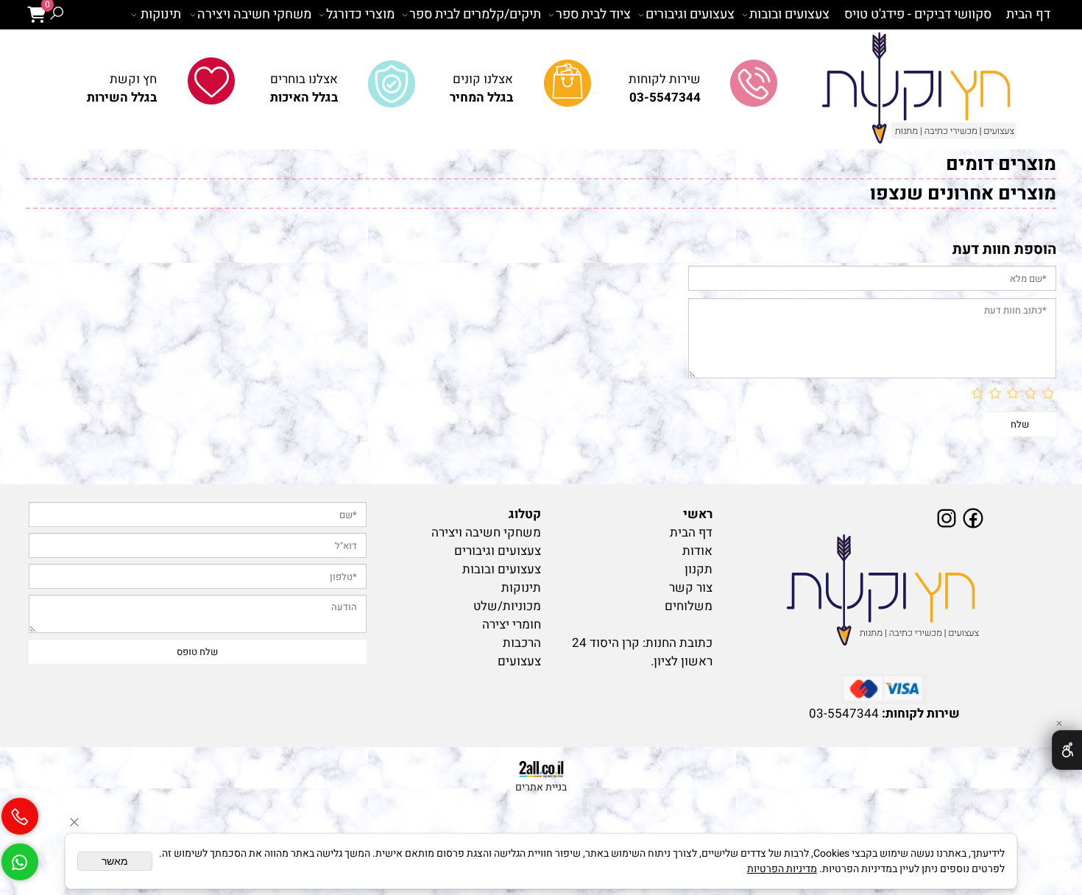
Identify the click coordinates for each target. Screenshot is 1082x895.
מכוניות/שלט (507, 606)
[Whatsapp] (19, 856)
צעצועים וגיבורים (690, 14)
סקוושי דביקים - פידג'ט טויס (917, 14)
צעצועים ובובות (789, 14)
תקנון (699, 569)
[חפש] (57, 14)
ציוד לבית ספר (593, 14)
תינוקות (161, 14)
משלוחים (689, 606)
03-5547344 (844, 713)
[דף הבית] (884, 591)
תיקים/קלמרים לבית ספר (475, 14)
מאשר (115, 861)
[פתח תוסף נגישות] (1067, 750)
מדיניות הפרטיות (782, 869)
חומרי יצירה (511, 624)
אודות (697, 551)
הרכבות (522, 643)
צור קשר (691, 588)
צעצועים (519, 661)
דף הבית (1028, 14)
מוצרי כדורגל (360, 14)
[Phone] (19, 810)
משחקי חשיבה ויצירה (254, 14)
